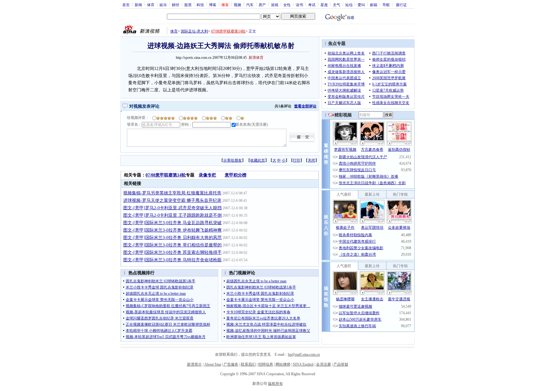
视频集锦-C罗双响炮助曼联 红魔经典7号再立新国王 (168, 306)
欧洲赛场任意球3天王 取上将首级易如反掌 (261, 337)
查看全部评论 (305, 106)
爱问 (361, 5)
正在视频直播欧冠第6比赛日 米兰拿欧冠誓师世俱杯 (168, 324)
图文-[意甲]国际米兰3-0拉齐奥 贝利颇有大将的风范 (172, 237)
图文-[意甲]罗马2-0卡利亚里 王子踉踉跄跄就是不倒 (172, 215)
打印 (296, 160)
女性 (287, 5)
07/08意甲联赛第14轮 (228, 31)
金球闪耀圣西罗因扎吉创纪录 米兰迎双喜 (160, 318)
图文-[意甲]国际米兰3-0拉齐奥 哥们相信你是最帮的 (172, 245)
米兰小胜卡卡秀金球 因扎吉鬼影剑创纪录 (160, 287)
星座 (324, 5)
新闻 (138, 5)
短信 (349, 5)
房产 (262, 5)
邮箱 (373, 5)
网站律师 (283, 364)
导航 (386, 5)
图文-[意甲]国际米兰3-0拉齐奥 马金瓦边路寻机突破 (172, 222)
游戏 (274, 5)
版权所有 (275, 383)
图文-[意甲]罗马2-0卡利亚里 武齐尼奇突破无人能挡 (172, 208)
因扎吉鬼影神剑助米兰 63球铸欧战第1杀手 (160, 281)
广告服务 (231, 364)
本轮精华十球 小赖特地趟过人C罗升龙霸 (159, 330)
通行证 (401, 5)
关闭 (311, 160)
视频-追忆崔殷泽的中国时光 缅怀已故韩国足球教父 (268, 330)
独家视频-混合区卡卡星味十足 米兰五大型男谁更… (268, 306)
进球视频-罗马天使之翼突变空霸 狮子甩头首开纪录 (172, 200)
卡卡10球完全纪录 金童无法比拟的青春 (258, 312)
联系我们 (248, 364)
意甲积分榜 (235, 175)
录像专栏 (207, 175)
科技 (200, 5)
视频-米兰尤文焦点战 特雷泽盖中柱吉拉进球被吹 (266, 324)
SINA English (303, 364)
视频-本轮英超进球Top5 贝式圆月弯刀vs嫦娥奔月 (166, 337)
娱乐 (163, 5)
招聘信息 (265, 364)
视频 (237, 5)
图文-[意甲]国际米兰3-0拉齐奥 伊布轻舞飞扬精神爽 (172, 230)
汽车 (250, 5)
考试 (311, 5)
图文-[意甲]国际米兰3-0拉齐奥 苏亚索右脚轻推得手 (172, 252)
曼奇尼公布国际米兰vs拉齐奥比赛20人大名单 (263, 318)
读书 (299, 5)
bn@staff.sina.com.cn (304, 354)
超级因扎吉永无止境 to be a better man (156, 293)
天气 (336, 5)
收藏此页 (257, 160)
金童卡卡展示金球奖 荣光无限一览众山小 (160, 300)
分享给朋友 (232, 160)
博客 (212, 5)
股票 (188, 5)
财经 (175, 5)
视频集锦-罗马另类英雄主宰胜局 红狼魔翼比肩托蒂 (172, 193)
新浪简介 (194, 364)
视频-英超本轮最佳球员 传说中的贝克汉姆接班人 (166, 312)
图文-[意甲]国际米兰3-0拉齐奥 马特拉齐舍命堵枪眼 (172, 260)
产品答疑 (340, 364)
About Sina (212, 364)
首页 (126, 5)
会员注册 (323, 364)
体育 (150, 5)
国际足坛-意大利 (194, 31)
